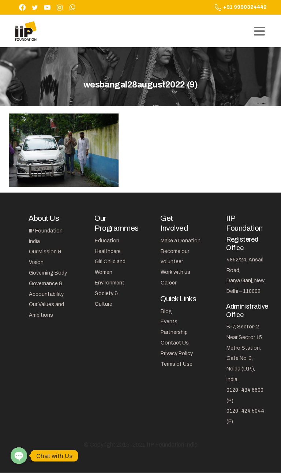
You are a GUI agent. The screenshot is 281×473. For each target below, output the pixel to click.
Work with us (175, 272)
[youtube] (47, 7)
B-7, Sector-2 (242, 326)
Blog (166, 311)
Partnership (174, 332)
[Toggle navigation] (259, 31)
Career (168, 283)
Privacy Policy (177, 353)
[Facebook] (22, 7)
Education (107, 240)
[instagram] (59, 7)
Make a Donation (181, 240)
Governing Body (48, 273)
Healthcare (108, 251)
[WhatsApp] (72, 7)
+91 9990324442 (245, 7)
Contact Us (175, 343)
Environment (109, 283)
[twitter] (35, 7)
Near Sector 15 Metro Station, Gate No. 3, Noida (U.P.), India (244, 358)
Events (169, 321)
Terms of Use (176, 364)
